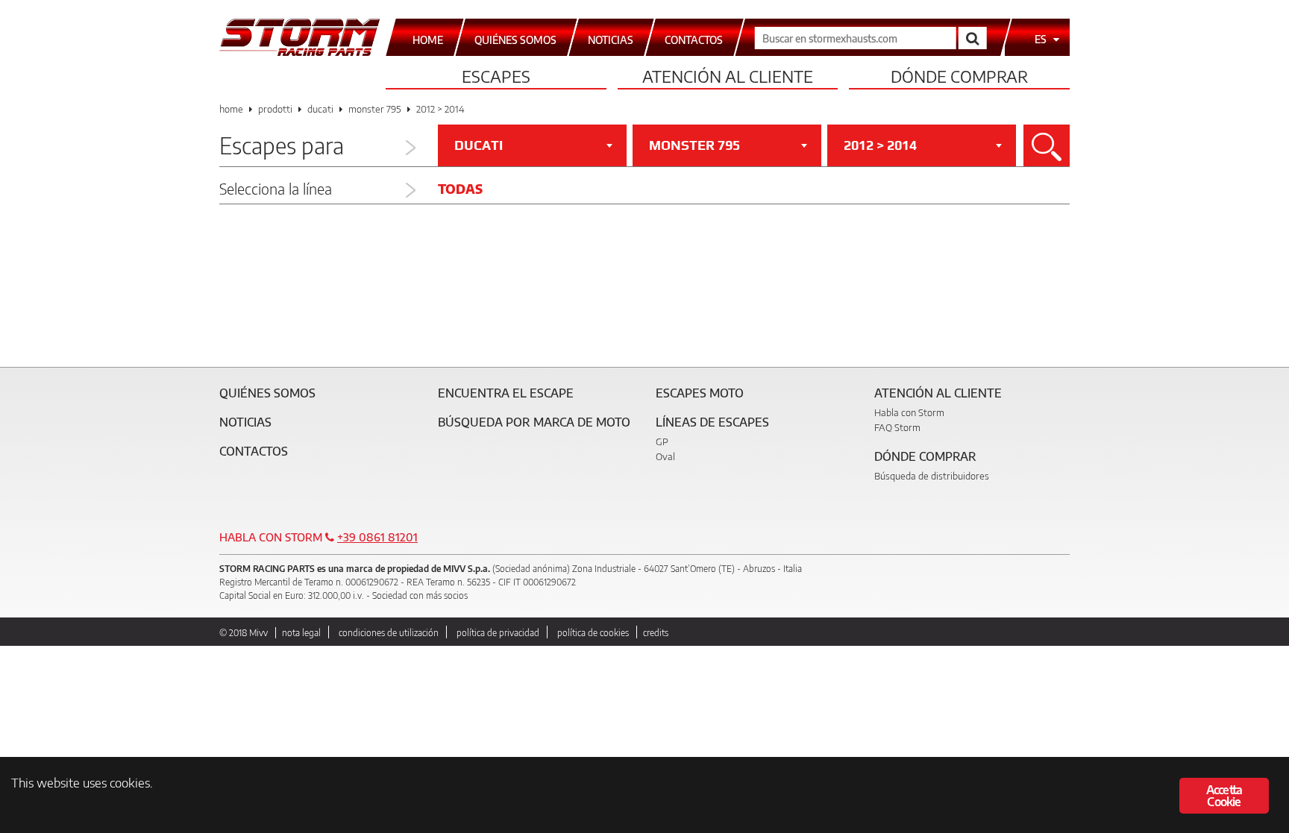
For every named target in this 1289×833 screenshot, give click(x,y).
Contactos (253, 451)
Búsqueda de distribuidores (931, 476)
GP (662, 441)
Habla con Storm (909, 412)
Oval (665, 456)
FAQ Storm (897, 427)
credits (655, 632)
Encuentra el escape (506, 393)
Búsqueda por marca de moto (534, 422)
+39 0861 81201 (377, 537)
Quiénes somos (267, 393)
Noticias (245, 422)
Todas (460, 188)
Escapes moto (700, 393)
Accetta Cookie (1224, 795)
